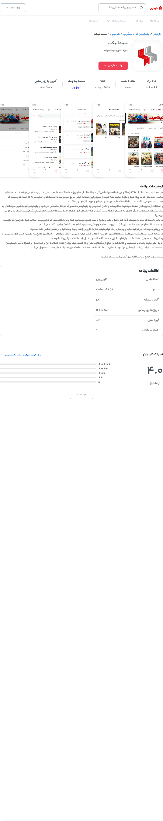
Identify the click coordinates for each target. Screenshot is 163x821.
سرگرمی (127, 34)
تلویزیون (115, 34)
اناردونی (157, 34)
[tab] (155, 21)
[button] (81, 187)
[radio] (157, 87)
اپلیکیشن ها (142, 34)
